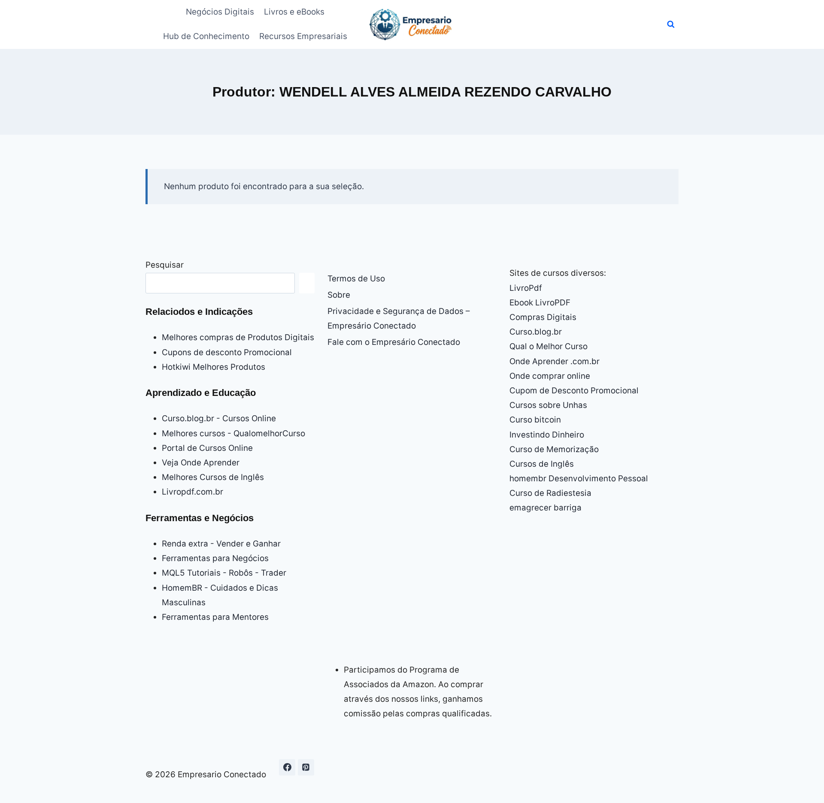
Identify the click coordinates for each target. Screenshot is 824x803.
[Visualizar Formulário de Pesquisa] (671, 24)
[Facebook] (287, 767)
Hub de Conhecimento (206, 36)
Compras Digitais (542, 317)
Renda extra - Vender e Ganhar (221, 544)
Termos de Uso (356, 279)
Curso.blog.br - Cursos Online (219, 418)
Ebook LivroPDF (539, 303)
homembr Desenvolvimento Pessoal (578, 478)
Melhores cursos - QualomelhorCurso (233, 433)
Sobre (338, 295)
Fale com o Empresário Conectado (393, 342)
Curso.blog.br (535, 332)
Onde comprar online (549, 376)
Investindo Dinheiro (546, 435)
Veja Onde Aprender (200, 463)
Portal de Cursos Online (207, 448)
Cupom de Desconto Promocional (574, 390)
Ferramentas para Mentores (215, 617)
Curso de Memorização (554, 449)
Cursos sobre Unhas (548, 405)
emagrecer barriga (545, 508)
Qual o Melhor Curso (548, 346)
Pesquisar (164, 265)
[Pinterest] (306, 767)
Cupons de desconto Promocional (227, 352)
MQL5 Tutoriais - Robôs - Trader (224, 573)
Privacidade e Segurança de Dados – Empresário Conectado (398, 318)
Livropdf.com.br (192, 492)
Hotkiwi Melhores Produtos (213, 367)
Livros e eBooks (294, 12)
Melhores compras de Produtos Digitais (238, 337)
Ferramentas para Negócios (215, 558)
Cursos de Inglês (541, 464)
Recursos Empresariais (303, 36)
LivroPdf (525, 288)
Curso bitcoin (535, 420)
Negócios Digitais (220, 12)
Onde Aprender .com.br (554, 361)
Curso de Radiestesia (550, 493)
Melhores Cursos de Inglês (213, 477)
